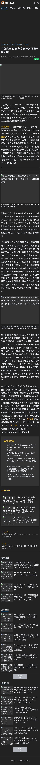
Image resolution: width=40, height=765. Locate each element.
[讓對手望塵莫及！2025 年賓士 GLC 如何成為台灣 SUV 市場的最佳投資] (7, 638)
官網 (26, 44)
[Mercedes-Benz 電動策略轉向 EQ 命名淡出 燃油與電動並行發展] (7, 648)
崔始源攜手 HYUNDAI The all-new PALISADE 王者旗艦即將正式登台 (26, 720)
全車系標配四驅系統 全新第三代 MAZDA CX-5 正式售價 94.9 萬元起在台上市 (26, 690)
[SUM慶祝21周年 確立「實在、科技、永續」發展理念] (7, 575)
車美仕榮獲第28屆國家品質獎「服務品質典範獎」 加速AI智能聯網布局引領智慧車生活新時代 (21, 468)
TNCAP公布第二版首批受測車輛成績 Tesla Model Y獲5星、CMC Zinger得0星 (26, 509)
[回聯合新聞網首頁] (2, 2)
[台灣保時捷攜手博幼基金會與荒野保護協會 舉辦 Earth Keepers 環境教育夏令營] (7, 565)
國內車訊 (4, 8)
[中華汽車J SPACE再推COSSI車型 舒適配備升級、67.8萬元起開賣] (9, 500)
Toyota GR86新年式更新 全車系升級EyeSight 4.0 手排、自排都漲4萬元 (21, 460)
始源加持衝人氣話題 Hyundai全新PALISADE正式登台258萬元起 (21, 454)
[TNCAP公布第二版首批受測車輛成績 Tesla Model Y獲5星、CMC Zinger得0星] (9, 510)
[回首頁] (9, 2)
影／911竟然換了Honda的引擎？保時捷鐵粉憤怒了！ (26, 625)
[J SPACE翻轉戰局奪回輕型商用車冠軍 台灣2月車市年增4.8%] (7, 658)
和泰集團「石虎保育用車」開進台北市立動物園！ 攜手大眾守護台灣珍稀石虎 (21, 447)
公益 (12, 44)
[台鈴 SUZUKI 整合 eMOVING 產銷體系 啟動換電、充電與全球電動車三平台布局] (9, 520)
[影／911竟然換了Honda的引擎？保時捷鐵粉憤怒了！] (7, 627)
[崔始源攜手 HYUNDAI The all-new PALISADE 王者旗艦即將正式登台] (7, 721)
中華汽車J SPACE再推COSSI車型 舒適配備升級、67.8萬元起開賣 (26, 499)
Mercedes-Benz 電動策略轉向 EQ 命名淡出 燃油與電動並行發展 (26, 647)
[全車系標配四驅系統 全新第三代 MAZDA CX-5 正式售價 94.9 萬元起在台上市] (7, 690)
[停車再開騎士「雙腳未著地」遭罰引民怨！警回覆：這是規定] (7, 668)
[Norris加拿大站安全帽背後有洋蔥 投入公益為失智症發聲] (7, 587)
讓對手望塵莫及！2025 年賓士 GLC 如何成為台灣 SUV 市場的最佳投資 (26, 637)
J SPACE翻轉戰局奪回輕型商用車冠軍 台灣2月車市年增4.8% (26, 657)
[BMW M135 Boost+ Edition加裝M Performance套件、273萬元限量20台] (7, 741)
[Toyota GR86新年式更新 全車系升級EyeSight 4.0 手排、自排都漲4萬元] (7, 700)
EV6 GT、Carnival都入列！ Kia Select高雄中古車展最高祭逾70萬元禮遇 (21, 476)
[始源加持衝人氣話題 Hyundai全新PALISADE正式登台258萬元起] (7, 710)
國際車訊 (21, 8)
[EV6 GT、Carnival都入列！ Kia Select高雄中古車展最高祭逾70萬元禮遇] (7, 731)
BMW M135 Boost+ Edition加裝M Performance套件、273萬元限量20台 (26, 740)
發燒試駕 (13, 8)
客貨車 (19, 44)
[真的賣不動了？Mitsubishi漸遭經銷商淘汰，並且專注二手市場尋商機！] (7, 617)
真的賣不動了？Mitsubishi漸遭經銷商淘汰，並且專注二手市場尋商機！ (25, 617)
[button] (37, 2)
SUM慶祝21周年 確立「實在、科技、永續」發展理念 (25, 573)
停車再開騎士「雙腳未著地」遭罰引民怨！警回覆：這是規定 (26, 667)
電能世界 (30, 8)
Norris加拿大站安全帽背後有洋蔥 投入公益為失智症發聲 (26, 587)
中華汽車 (5, 44)
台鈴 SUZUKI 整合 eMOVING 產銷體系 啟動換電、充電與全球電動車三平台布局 (26, 519)
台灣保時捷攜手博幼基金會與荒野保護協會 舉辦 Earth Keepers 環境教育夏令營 (26, 565)
